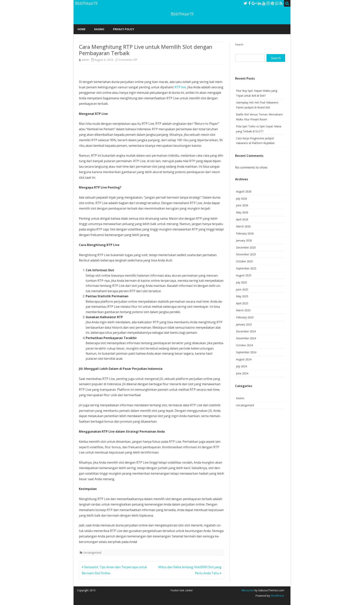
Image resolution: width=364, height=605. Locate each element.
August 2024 (243, 359)
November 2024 (246, 338)
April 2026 (242, 219)
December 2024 (246, 331)
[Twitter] (245, 3)
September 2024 (246, 352)
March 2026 (243, 226)
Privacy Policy (123, 29)
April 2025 (242, 303)
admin (85, 60)
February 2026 (245, 233)
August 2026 (243, 191)
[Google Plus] (254, 3)
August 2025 (243, 275)
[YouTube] (263, 3)
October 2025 (244, 261)
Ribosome (247, 590)
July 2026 (241, 198)
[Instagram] (268, 3)
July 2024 (241, 366)
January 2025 (244, 324)
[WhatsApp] (276, 3)
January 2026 (244, 240)
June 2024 (242, 373)
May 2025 (242, 296)
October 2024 (244, 345)
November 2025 (246, 254)
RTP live (180, 87)
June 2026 (242, 205)
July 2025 (241, 282)
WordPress (277, 595)
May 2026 (242, 212)
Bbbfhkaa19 (182, 14)
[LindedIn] (259, 3)
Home (82, 29)
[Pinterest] (272, 3)
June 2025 (242, 289)
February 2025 (245, 317)
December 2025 (246, 247)
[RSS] (281, 3)
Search (239, 44)
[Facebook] (249, 3)
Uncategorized (92, 552)
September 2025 (246, 268)
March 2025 (243, 310)
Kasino (99, 29)
